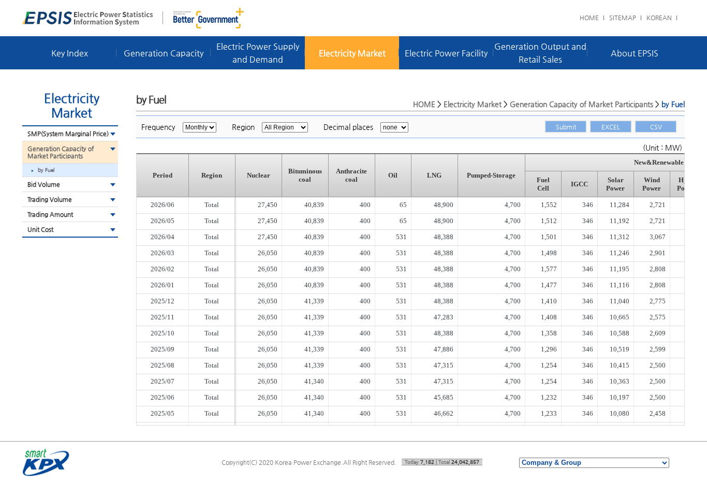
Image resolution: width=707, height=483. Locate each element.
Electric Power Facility (446, 53)
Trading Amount (50, 214)
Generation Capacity (163, 53)
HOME (589, 17)
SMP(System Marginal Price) (68, 133)
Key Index (69, 53)
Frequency (158, 127)
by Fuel (46, 170)
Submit (566, 126)
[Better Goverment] (208, 18)
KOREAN (659, 17)
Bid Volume (43, 184)
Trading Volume (49, 199)
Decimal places (348, 127)
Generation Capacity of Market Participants (60, 152)
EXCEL (610, 126)
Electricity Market (352, 53)
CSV (656, 126)
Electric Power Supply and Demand (257, 52)
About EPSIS (634, 53)
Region (243, 127)
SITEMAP (622, 17)
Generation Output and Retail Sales (540, 52)
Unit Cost (40, 229)
